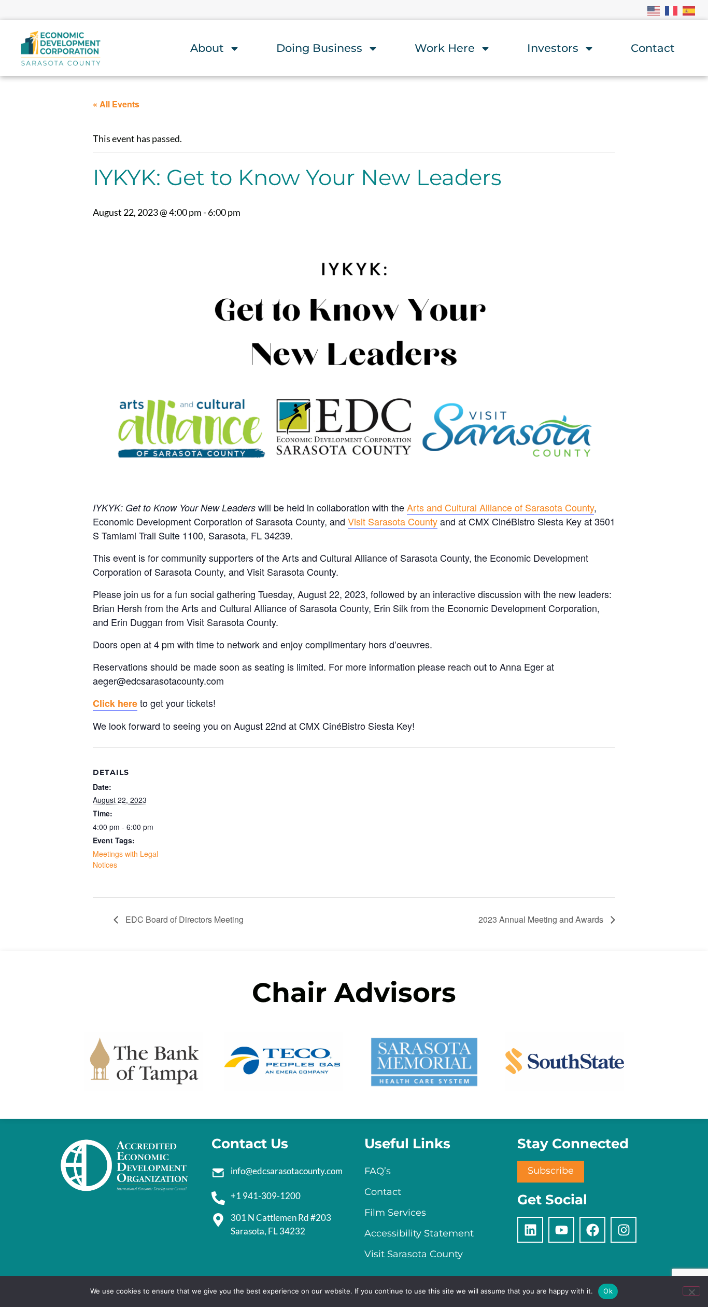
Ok (608, 1291)
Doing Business (319, 47)
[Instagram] (623, 1230)
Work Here (445, 47)
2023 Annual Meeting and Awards (541, 919)
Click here (115, 703)
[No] (691, 1291)
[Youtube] (561, 1230)
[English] (654, 10)
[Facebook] (592, 1230)
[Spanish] (689, 10)
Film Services (395, 1212)
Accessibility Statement (419, 1233)
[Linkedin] (530, 1230)
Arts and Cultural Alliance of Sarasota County (500, 507)
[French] (671, 10)
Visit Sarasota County (392, 521)
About (207, 47)
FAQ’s (377, 1171)
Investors (552, 47)
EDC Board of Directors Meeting (183, 919)
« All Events (116, 104)
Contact (653, 47)
